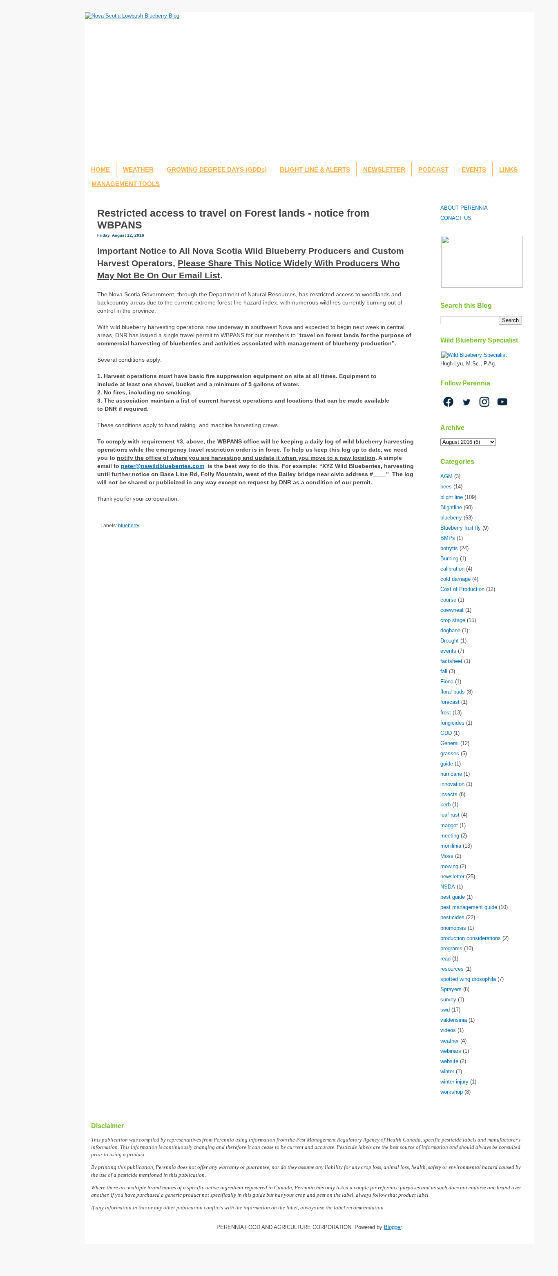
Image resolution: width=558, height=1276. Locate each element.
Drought (449, 641)
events (448, 651)
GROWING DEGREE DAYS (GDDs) (217, 169)
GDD (446, 733)
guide (446, 764)
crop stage (452, 620)
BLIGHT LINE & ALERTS (315, 169)
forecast (450, 702)
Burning (449, 558)
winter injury (454, 1082)
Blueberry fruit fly (460, 528)
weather (449, 1041)
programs (451, 948)
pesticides (452, 917)
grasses (449, 753)
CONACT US (455, 218)
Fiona (446, 681)
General (449, 743)
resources (452, 969)
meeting (449, 836)
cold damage (455, 579)
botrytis (449, 548)
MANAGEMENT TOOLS (126, 183)
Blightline (451, 507)
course (448, 600)
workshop (451, 1092)
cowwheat (452, 610)
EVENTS (474, 169)
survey (448, 999)
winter (447, 1071)
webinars (450, 1051)
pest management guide (468, 907)
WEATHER (138, 169)
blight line (451, 497)
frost (445, 713)
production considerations (470, 938)
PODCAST (433, 169)
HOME (100, 169)
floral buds (452, 692)
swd (445, 1010)
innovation (452, 784)
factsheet (451, 661)
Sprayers (451, 989)
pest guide (452, 897)
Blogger (393, 1227)
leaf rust (450, 815)
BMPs (447, 538)
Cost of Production (462, 589)
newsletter (452, 876)
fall (443, 671)
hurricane (451, 774)
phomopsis (453, 928)
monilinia (450, 846)
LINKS (508, 169)
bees (446, 487)
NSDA (447, 887)
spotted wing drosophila (468, 979)
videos (448, 1030)
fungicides (452, 723)
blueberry (128, 525)
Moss (446, 856)
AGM (446, 476)
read (445, 959)
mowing (449, 866)
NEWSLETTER (384, 169)
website (449, 1061)
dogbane (450, 630)
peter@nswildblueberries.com (162, 466)
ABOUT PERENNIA (464, 208)
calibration (452, 569)
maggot (449, 825)
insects (449, 794)
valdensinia (453, 1020)
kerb (445, 804)
